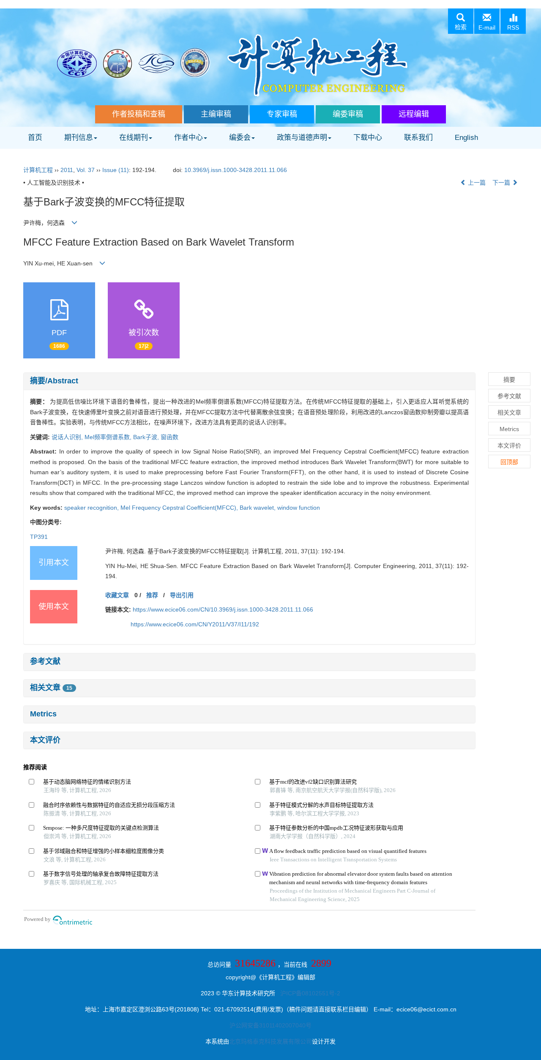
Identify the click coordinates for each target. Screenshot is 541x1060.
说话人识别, (68, 437)
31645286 (255, 963)
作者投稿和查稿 (138, 114)
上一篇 (476, 182)
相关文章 (51, 687)
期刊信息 (78, 138)
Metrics (43, 714)
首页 (35, 138)
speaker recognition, (92, 507)
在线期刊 (133, 138)
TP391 (39, 536)
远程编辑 (414, 114)
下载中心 (367, 138)
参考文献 (45, 661)
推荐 (152, 595)
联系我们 (418, 138)
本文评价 (45, 740)
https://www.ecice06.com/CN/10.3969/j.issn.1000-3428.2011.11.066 (223, 609)
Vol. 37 (86, 170)
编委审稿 (348, 114)
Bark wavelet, (258, 507)
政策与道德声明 (302, 138)
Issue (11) (115, 170)
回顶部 (509, 462)
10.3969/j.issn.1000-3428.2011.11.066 (235, 170)
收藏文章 (117, 595)
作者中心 (188, 138)
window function (298, 507)
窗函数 (169, 437)
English (466, 138)
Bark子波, (147, 437)
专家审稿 (282, 114)
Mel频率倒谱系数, (109, 437)
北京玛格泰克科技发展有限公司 (270, 1041)
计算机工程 (38, 170)
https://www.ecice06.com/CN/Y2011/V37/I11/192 (195, 624)
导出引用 (182, 595)
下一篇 (502, 182)
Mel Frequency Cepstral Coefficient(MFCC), (180, 507)
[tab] (249, 381)
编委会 (240, 138)
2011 (66, 170)
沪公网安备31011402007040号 (270, 1025)
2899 (321, 963)
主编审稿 (216, 114)
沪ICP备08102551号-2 (310, 993)
